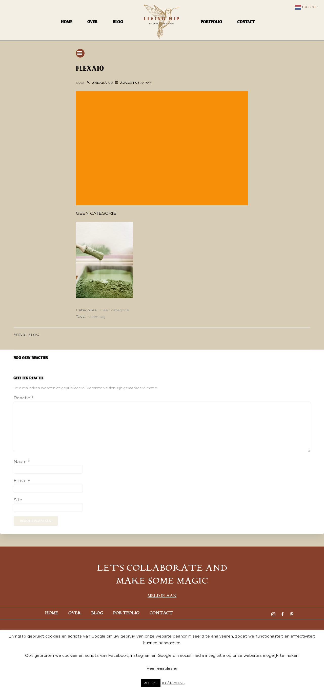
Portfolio (211, 22)
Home (66, 22)
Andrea (99, 83)
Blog (118, 22)
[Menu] (80, 53)
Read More (173, 683)
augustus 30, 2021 (135, 83)
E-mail (22, 480)
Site (18, 499)
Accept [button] (150, 683)
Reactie (24, 398)
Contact (246, 22)
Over (93, 22)
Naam (22, 461)
